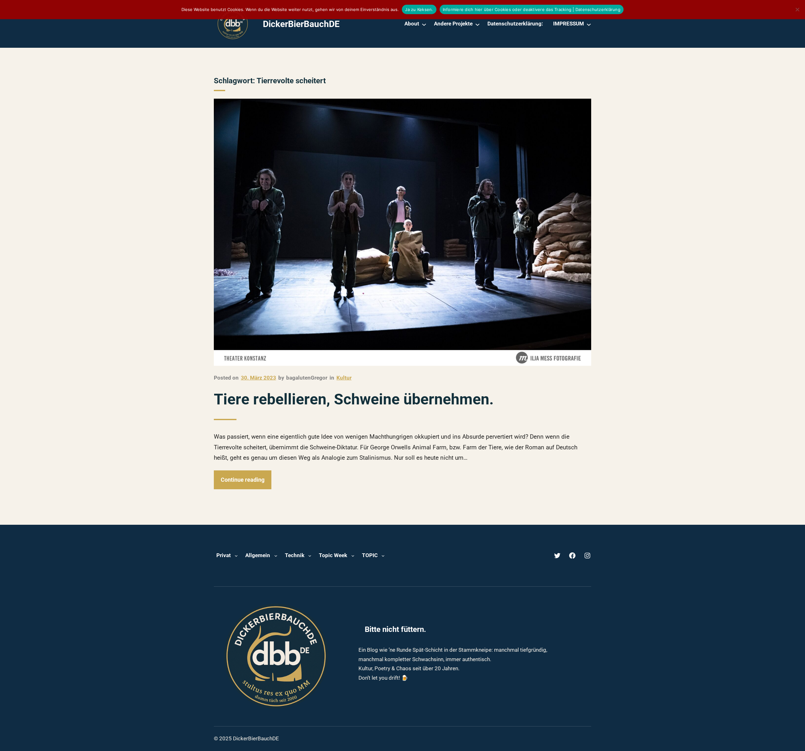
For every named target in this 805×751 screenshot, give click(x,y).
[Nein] (797, 9)
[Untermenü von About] (424, 24)
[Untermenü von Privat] (236, 555)
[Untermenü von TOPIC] (383, 555)
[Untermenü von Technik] (309, 555)
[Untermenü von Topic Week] (352, 555)
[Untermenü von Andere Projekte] (477, 24)
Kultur (344, 378)
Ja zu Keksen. (419, 9)
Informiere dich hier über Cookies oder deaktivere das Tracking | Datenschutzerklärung (531, 9)
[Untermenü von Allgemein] (275, 555)
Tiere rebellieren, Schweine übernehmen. (354, 399)
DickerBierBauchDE (301, 24)
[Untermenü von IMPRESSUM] (588, 24)
